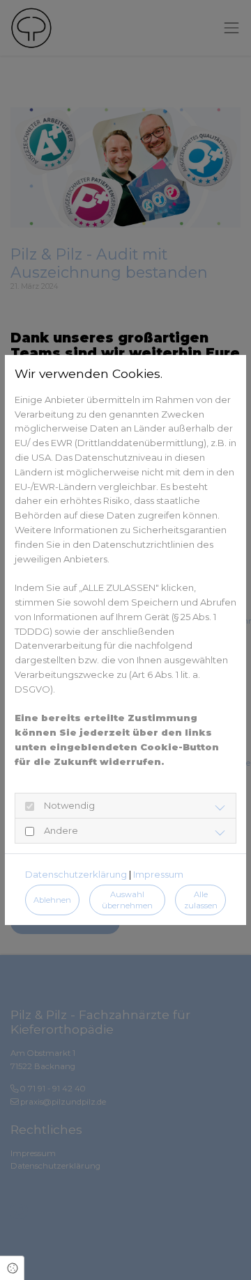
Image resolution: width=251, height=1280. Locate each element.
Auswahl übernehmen (127, 900)
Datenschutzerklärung (76, 874)
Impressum (158, 874)
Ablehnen (52, 900)
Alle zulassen (201, 900)
